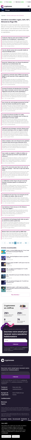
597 (21, 243)
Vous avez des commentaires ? (17, 388)
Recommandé (16, 419)
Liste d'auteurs (24, 308)
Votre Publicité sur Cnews (18, 394)
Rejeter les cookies (6, 436)
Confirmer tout (16, 436)
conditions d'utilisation (18, 349)
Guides (10, 419)
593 (10, 243)
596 (18, 243)
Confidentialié (5, 433)
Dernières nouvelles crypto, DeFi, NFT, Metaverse (15, 15)
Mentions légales (4, 403)
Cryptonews (3, 15)
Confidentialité (5, 398)
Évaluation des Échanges (24, 420)
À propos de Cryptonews (4, 394)
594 (13, 243)
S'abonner (15, 344)
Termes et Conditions (4, 388)
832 (26, 243)
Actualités (4, 419)
